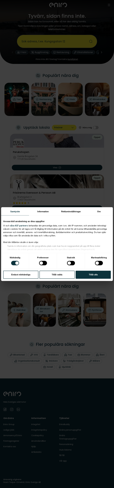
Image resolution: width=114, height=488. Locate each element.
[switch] (43, 263)
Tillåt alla (93, 274)
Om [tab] (99, 211)
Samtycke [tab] (15, 211)
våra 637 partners (19, 225)
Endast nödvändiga (20, 274)
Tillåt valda (57, 274)
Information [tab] (43, 211)
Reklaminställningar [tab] (71, 211)
